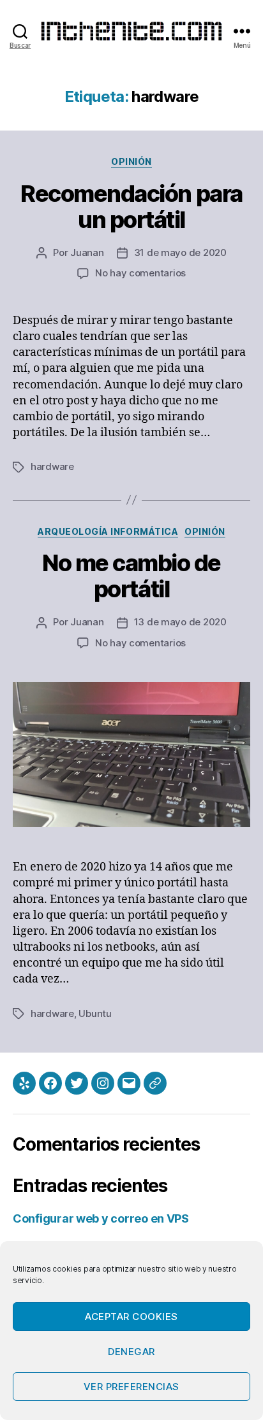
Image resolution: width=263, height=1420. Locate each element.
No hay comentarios (140, 273)
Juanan (86, 252)
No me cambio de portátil (131, 576)
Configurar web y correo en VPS (101, 1218)
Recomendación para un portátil (131, 207)
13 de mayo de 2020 (180, 622)
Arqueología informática (108, 531)
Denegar (131, 1351)
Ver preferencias (131, 1387)
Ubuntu (95, 1013)
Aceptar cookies (131, 1316)
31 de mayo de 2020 (180, 252)
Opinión (131, 161)
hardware (52, 466)
